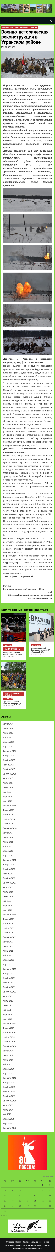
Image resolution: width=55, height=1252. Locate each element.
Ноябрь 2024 (8, 819)
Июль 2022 (8, 946)
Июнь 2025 (8, 787)
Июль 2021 (8, 1000)
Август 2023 (8, 887)
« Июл (4, 1215)
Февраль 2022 (9, 969)
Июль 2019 (8, 1109)
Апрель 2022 (8, 959)
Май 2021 (7, 1009)
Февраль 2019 (9, 1128)
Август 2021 (8, 996)
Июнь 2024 (8, 841)
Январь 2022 (8, 973)
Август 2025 (8, 778)
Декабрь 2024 (9, 814)
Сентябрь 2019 (9, 1100)
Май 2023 (7, 901)
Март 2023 (7, 910)
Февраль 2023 (9, 914)
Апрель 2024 (8, 851)
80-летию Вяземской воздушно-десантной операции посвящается (30, 595)
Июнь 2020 (8, 1059)
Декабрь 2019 (9, 1087)
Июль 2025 (8, 782)
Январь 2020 (8, 1082)
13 (27, 1195)
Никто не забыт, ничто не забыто (15, 27)
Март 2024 (7, 855)
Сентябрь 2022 (9, 937)
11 (13, 1195)
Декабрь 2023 (9, 869)
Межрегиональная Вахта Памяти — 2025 (12, 654)
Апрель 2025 (8, 796)
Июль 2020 (8, 1055)
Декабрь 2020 (9, 1032)
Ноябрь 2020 (8, 1037)
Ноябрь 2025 (8, 764)
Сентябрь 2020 (9, 1046)
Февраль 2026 (9, 751)
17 (5, 1200)
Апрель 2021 (8, 1014)
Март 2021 (7, 1019)
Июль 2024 (8, 837)
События (33, 27)
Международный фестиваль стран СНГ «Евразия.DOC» (40, 650)
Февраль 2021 (9, 1023)
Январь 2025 (8, 810)
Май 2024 (7, 846)
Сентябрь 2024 (9, 828)
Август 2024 (8, 832)
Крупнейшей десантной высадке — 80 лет (24, 587)
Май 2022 (7, 955)
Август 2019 (8, 1105)
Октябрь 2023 (9, 878)
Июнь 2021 (8, 1005)
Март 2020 (7, 1073)
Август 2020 (8, 1050)
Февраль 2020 (9, 1078)
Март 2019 (7, 1123)
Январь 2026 (8, 755)
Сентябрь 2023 (9, 882)
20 (27, 1200)
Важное (8, 645)
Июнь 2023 (8, 896)
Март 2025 (7, 801)
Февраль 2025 (9, 805)
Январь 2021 (8, 1028)
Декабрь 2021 (9, 978)
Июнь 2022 (8, 950)
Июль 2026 (8, 728)
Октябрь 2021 (9, 987)
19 (20, 1200)
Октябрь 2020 (9, 1041)
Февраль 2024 (9, 860)
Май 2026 (7, 737)
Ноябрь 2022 (8, 928)
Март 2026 (7, 746)
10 (5, 1195)
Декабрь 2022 (9, 923)
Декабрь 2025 (9, 760)
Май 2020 (7, 1064)
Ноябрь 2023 (8, 873)
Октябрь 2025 (9, 769)
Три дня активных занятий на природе (12, 703)
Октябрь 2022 (9, 932)
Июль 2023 (8, 891)
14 (35, 1195)
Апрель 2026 (8, 742)
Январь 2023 (8, 919)
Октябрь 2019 (9, 1096)
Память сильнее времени (12, 694)
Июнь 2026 (8, 732)
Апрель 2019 (8, 1118)
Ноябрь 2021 (8, 982)
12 (20, 1195)
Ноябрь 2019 (8, 1091)
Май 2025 (7, 792)
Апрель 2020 (8, 1068)
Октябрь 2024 (9, 823)
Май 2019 (7, 1114)
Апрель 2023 (8, 905)
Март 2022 (7, 964)
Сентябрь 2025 (9, 773)
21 (35, 1200)
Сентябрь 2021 (9, 991)
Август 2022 (8, 941)
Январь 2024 (8, 864)
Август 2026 (8, 723)
